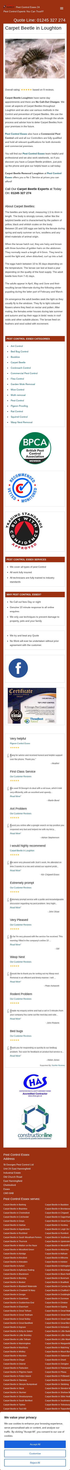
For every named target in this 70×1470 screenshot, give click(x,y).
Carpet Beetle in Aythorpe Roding (18, 1270)
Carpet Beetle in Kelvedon (57, 1327)
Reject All (35, 1462)
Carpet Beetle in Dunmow (57, 1298)
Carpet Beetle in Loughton (22, 850)
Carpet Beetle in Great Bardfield (18, 1323)
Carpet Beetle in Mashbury (15, 1347)
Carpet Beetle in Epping (56, 1307)
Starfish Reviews (58, 1065)
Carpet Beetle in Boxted (14, 1282)
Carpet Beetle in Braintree (15, 1209)
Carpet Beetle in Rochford (15, 1233)
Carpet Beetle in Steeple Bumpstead (20, 1384)
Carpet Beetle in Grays (13, 1221)
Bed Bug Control (19, 351)
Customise (35, 1453)
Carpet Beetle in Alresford (15, 1258)
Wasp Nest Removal (21, 422)
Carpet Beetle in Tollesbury (57, 1405)
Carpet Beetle (18, 362)
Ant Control (17, 346)
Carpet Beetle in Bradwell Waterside (20, 1286)
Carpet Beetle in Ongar (14, 1360)
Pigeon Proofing (19, 406)
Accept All (35, 1444)
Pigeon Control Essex (20, 743)
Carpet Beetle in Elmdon (56, 1302)
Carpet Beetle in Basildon (57, 1205)
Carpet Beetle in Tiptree (14, 1405)
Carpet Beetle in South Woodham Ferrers (22, 1237)
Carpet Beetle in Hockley (56, 1225)
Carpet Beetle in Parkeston (15, 1368)
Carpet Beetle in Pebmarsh (57, 1368)
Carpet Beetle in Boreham (57, 1278)
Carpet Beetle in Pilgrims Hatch (17, 1372)
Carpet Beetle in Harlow (14, 1225)
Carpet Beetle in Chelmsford (16, 1213)
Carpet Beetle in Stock (13, 1388)
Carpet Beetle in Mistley (14, 1351)
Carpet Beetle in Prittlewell (57, 1376)
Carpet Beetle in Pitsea (55, 1372)
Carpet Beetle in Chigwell (57, 1213)
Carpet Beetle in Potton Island (17, 1376)
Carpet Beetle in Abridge (14, 1253)
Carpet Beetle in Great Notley (16, 1319)
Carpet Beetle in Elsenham (15, 1307)
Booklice (15, 357)
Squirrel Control (19, 416)
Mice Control (17, 389)
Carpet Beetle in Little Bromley (17, 1335)
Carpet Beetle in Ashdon (56, 1262)
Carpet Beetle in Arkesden (15, 1262)
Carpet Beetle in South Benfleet (17, 1400)
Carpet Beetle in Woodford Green (18, 1249)
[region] (35, 1441)
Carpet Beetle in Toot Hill (14, 1409)
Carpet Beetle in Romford (56, 1233)
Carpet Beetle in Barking (14, 1205)
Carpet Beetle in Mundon (15, 1356)
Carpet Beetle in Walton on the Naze (20, 1245)
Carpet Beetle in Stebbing (57, 1384)
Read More (15, 796)
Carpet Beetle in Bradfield (57, 1282)
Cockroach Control (21, 367)
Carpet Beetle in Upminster (57, 1241)
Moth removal (18, 395)
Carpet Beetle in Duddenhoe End (18, 1302)
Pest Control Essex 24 (28, 7)
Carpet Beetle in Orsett (55, 1360)
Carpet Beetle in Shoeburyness (17, 1396)
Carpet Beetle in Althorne (56, 1258)
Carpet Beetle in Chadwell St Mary (19, 1290)
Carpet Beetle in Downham (15, 1298)
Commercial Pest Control (24, 373)
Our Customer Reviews (20, 776)
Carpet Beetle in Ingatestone (16, 1229)
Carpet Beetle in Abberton (57, 1249)
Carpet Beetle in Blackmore (16, 1274)
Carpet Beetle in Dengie (14, 1294)
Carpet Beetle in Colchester (16, 1217)
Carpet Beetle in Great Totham (17, 1311)
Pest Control (17, 400)
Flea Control (17, 378)
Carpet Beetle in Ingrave (14, 1327)
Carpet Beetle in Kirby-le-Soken (18, 1331)
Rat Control (17, 411)
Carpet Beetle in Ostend (14, 1364)
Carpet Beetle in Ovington (57, 1364)
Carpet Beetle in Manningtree (17, 1343)
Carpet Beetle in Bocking (14, 1278)
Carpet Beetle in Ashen (14, 1266)
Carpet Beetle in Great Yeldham (18, 1315)
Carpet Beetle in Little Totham (17, 1339)
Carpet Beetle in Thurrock (15, 1241)
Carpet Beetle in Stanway (15, 1380)
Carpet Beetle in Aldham (56, 1253)
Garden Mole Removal (23, 384)
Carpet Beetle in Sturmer (14, 1392)
